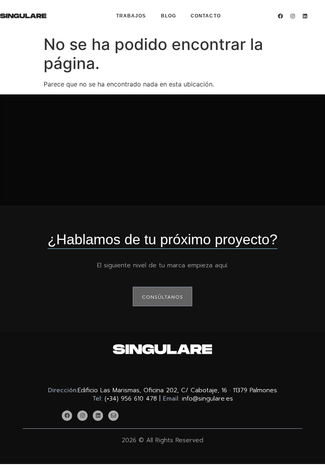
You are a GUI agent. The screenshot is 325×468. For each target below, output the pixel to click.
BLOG (168, 16)
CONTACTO (206, 16)
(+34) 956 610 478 (131, 398)
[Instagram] (292, 16)
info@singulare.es (207, 398)
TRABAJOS (131, 16)
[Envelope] (113, 415)
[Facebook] (280, 16)
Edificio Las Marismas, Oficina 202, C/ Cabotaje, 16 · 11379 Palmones (177, 390)
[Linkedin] (305, 16)
